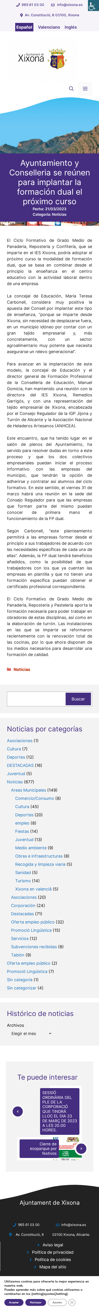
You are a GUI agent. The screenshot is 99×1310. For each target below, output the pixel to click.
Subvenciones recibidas (34, 946)
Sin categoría (19, 979)
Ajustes (57, 1302)
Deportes (16, 757)
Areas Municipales (28, 790)
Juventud (16, 773)
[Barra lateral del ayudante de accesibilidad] (93, 5)
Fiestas (22, 831)
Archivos (15, 1025)
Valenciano (49, 27)
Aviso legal (53, 1244)
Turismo (23, 880)
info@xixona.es (70, 5)
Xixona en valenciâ (33, 889)
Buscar (78, 699)
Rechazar (35, 1302)
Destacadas (22, 913)
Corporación (23, 905)
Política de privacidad (52, 1252)
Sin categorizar (21, 988)
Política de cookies (53, 1259)
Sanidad (23, 872)
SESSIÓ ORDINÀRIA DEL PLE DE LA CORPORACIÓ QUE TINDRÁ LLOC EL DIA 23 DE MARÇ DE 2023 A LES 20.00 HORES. (59, 1111)
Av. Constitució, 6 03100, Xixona (52, 15)
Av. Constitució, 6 (30, 1234)
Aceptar (14, 1302)
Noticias (59, 214)
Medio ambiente (31, 847)
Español (24, 27)
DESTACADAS (20, 765)
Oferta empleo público (33, 922)
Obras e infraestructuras (39, 856)
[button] (71, 89)
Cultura (14, 748)
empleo (22, 823)
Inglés (71, 27)
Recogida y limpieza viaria (40, 864)
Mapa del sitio (52, 1266)
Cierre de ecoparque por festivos (43, 1149)
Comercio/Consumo (34, 798)
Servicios (20, 938)
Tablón (17, 955)
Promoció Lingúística (31, 930)
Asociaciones (19, 740)
